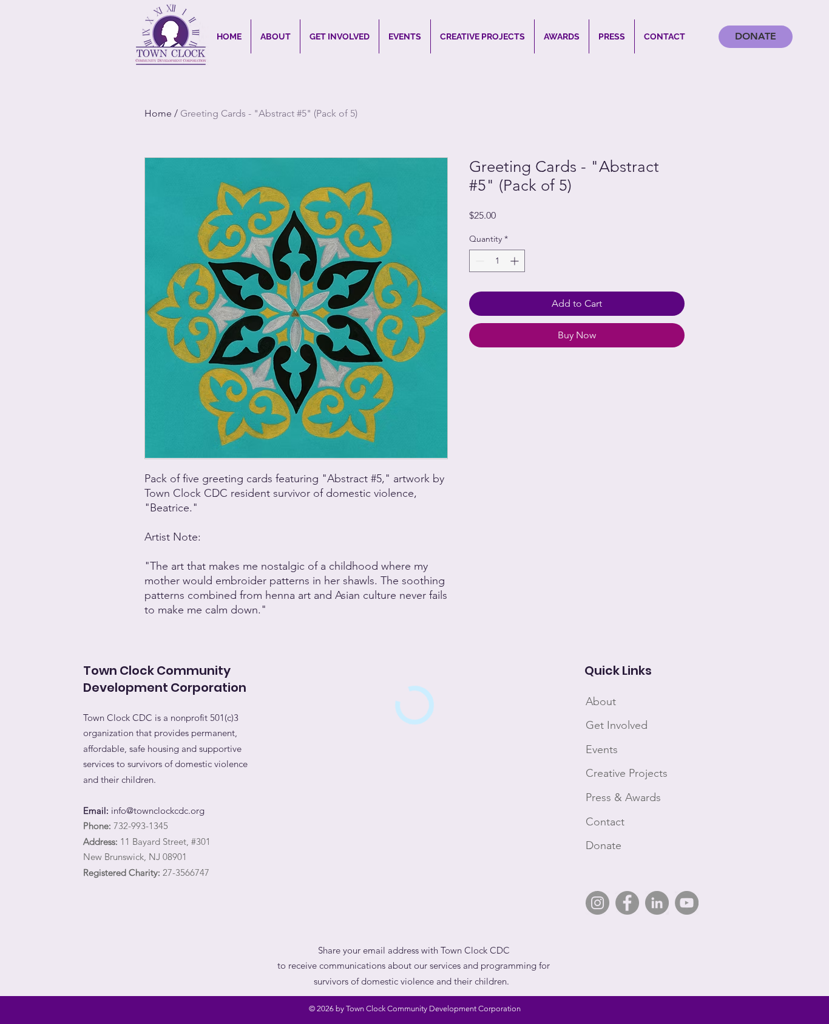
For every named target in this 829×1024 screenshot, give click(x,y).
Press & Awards (623, 797)
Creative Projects (627, 773)
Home (158, 113)
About (601, 701)
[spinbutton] (497, 260)
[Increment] (515, 260)
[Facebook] (627, 903)
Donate (603, 845)
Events (602, 749)
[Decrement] (478, 260)
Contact (605, 821)
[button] (275, 36)
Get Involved (617, 725)
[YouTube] (687, 903)
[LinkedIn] (657, 903)
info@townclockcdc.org (158, 810)
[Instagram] (597, 903)
